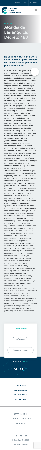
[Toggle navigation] (36, 10)
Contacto (33, 3)
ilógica (25, 444)
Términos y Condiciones (20, 418)
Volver (9, 23)
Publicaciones (20, 395)
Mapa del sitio (20, 414)
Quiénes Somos (20, 390)
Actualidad (20, 399)
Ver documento (21, 350)
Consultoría (20, 385)
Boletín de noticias (19, 3)
